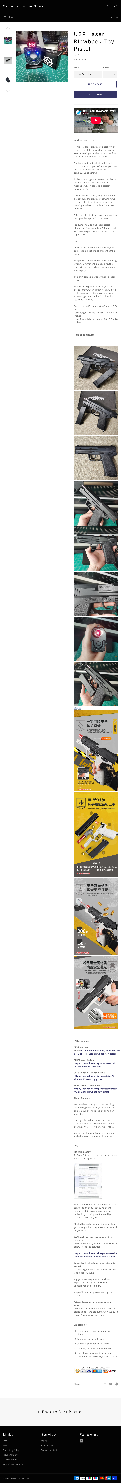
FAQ (5, 1440)
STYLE (76, 67)
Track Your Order (50, 1450)
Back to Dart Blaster (62, 1412)
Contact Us (47, 1445)
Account (114, 17)
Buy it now (95, 94)
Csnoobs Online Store (23, 6)
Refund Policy (10, 1459)
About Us (8, 1445)
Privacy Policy (10, 1454)
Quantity (107, 67)
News (44, 1440)
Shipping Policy (11, 1450)
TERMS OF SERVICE (13, 1464)
